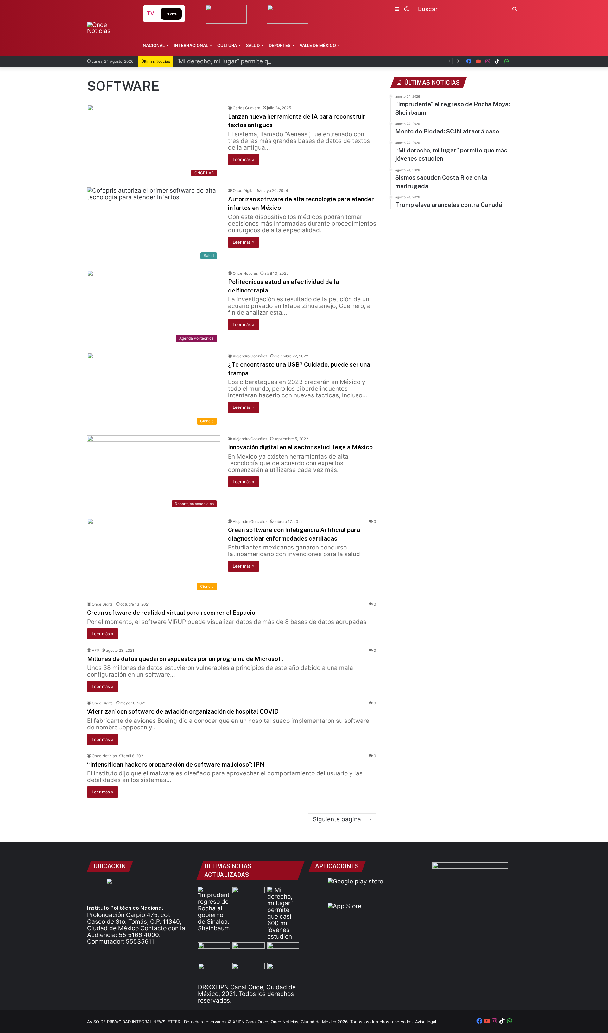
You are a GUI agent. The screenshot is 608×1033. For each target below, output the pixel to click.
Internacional (191, 45)
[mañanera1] (214, 972)
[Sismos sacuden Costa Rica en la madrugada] (214, 951)
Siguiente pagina (337, 819)
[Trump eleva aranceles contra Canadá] (283, 951)
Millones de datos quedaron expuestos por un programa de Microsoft (185, 658)
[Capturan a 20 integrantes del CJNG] (248, 972)
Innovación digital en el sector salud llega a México (300, 447)
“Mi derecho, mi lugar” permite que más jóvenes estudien (257, 61)
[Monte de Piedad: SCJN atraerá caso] (248, 896)
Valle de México (318, 45)
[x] (516, 61)
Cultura (227, 45)
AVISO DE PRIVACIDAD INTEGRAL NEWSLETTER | (135, 1021)
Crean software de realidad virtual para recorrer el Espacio (171, 612)
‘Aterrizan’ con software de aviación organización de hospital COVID (183, 711)
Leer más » (243, 159)
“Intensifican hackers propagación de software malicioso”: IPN (175, 764)
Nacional (154, 45)
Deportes (279, 45)
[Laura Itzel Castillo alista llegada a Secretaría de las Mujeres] (248, 951)
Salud (253, 45)
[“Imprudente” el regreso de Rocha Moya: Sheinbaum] (214, 909)
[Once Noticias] (108, 28)
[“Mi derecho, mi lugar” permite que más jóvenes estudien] (283, 913)
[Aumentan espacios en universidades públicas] (283, 972)
